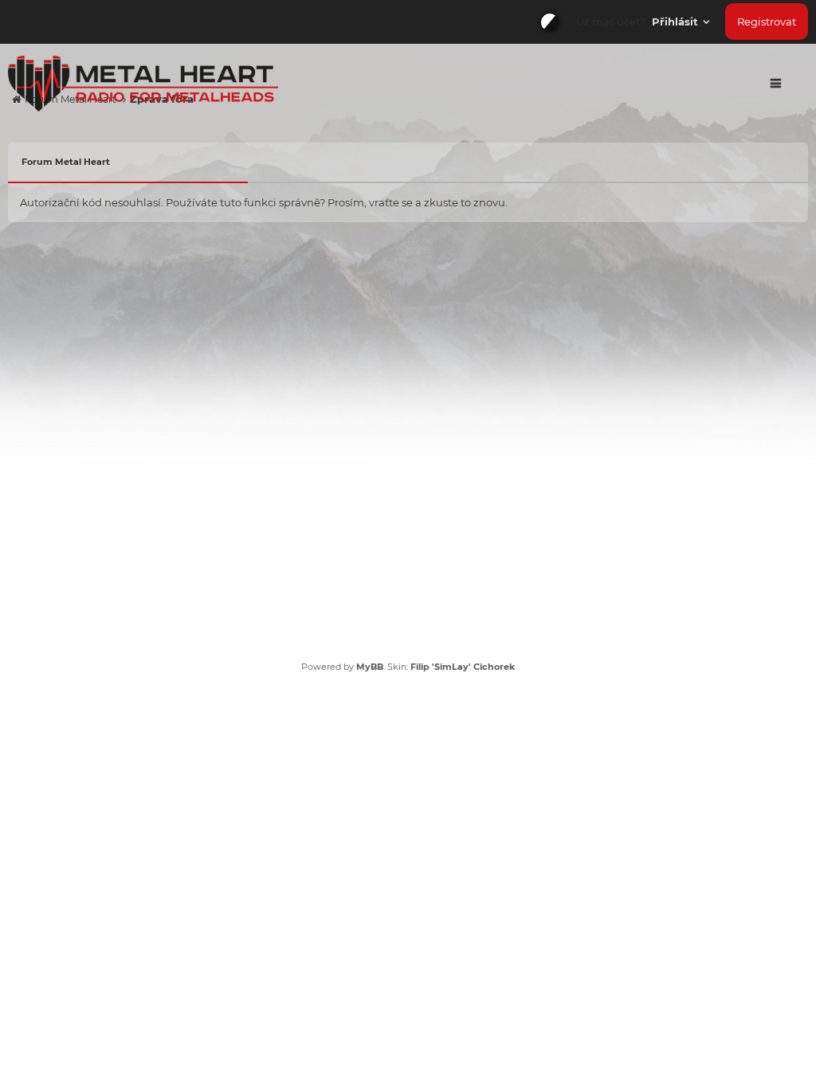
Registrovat (766, 21)
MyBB (369, 666)
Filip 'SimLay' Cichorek (462, 666)
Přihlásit (676, 21)
